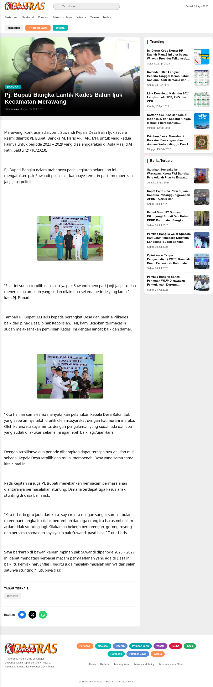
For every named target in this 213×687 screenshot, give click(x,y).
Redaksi (105, 664)
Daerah (43, 17)
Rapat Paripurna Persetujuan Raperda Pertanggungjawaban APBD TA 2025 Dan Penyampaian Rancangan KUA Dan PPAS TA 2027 (168, 198)
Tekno (94, 17)
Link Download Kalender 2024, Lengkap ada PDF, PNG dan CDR (168, 97)
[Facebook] (22, 615)
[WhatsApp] (43, 615)
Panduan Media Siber (171, 664)
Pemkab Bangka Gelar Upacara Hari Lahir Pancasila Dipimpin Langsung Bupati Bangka (169, 237)
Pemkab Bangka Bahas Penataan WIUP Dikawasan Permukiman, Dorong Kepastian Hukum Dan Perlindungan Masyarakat (166, 284)
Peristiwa (11, 17)
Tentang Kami (121, 664)
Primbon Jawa (62, 17)
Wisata (81, 17)
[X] (32, 615)
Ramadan (14, 27)
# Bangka (12, 596)
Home (92, 664)
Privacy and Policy (144, 664)
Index (107, 17)
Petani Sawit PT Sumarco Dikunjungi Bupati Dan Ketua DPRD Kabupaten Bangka (167, 216)
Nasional (28, 17)
